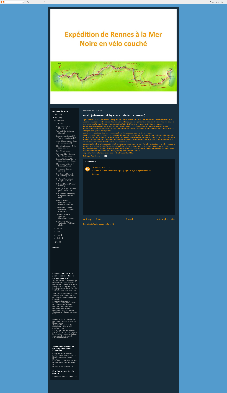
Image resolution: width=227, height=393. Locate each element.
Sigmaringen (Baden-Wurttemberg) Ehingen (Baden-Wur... (65, 209)
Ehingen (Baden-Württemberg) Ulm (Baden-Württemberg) (65, 202)
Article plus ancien (166, 219)
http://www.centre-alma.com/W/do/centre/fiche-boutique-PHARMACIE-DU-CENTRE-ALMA (62, 326)
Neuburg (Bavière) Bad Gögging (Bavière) (64, 180)
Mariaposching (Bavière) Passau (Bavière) (65, 165)
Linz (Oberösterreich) (63, 151)
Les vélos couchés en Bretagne (65, 376)
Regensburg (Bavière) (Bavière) (64, 170)
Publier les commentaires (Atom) (104, 224)
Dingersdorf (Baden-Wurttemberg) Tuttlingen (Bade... (66, 223)
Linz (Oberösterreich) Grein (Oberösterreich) (66, 147)
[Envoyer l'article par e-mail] (105, 156)
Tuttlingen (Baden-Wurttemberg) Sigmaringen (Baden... (65, 216)
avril (58, 232)
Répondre (95, 174)
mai (58, 229)
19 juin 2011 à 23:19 (102, 167)
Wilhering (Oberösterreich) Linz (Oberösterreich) (65, 155)
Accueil (129, 219)
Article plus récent (92, 219)
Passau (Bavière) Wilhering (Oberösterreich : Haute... (66, 160)
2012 (57, 115)
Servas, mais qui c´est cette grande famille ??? (66, 190)
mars (59, 235)
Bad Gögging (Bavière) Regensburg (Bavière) (65, 175)
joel (93, 167)
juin (58, 123)
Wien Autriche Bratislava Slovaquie (65, 132)
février (59, 238)
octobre (59, 120)
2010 (57, 242)
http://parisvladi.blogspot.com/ (63, 366)
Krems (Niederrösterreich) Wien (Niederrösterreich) (66, 137)
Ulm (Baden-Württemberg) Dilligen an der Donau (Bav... (65, 196)
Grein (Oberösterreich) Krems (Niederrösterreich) (114, 115)
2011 (57, 118)
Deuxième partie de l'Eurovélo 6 (63, 127)
